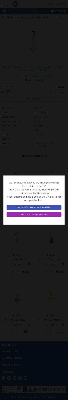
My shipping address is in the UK (34, 207)
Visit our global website (34, 214)
